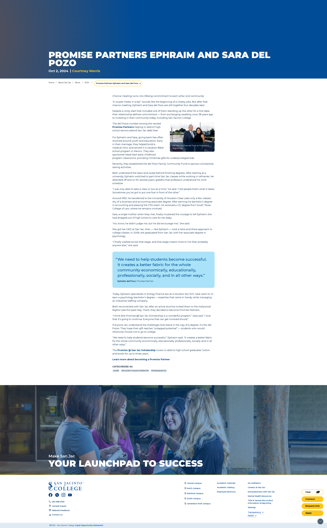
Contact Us (57, 515)
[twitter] (57, 495)
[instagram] (63, 495)
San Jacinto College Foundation (135, 371)
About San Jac (64, 82)
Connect (310, 499)
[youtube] (69, 495)
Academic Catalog (225, 487)
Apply (308, 513)
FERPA (251, 516)
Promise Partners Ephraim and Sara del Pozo (117, 83)
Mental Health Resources (260, 496)
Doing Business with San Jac (261, 492)
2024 (87, 82)
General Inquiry (59, 506)
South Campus (194, 498)
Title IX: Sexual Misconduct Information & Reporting (260, 501)
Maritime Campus (195, 493)
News (77, 82)
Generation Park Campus (199, 503)
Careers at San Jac (256, 487)
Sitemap (252, 507)
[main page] (20, 9)
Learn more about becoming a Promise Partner (141, 359)
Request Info (312, 506)
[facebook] (50, 495)
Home (51, 82)
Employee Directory (226, 492)
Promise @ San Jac (158, 371)
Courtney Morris (86, 71)
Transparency (254, 512)
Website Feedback (61, 510)
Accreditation (254, 483)
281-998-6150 (58, 502)
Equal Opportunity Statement (89, 525)
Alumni (116, 371)
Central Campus (194, 483)
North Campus (194, 488)
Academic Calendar (226, 483)
